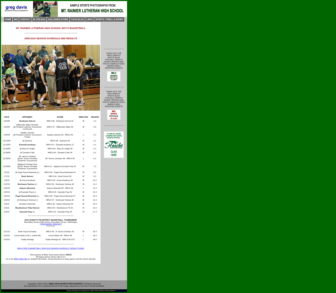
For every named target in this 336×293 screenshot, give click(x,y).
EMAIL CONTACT (121, 290)
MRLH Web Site (20, 259)
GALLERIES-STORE (58, 19)
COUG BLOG (77, 19)
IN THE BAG (39, 19)
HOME (8, 19)
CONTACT (25, 19)
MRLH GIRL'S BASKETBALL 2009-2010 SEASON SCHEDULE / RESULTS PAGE (50, 248)
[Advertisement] (114, 35)
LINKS (89, 19)
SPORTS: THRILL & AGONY (109, 19)
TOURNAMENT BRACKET (51, 224)
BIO (16, 19)
